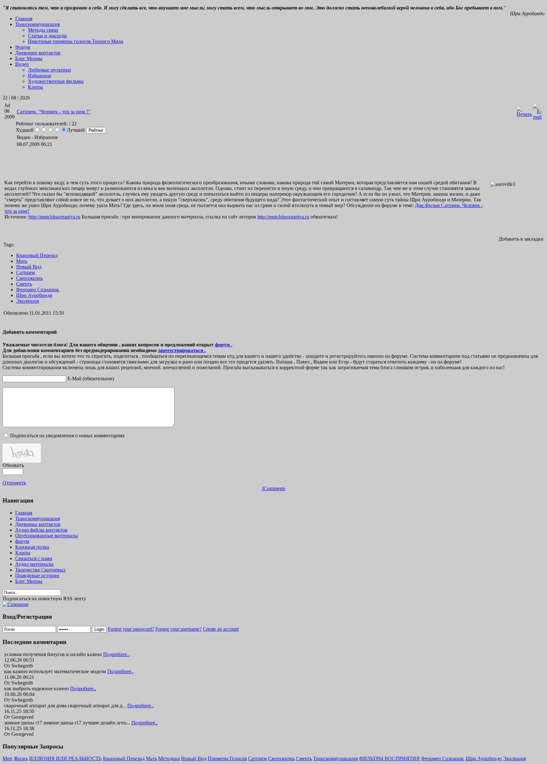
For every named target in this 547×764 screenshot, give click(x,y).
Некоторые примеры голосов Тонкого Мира (75, 41)
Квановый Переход (37, 255)
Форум (22, 47)
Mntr (7, 758)
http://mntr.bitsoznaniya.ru (54, 216)
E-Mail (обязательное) (90, 378)
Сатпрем (25, 272)
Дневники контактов (37, 52)
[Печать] (524, 114)
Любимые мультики (49, 70)
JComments (273, 488)
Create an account (221, 629)
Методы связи (43, 30)
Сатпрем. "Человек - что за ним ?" (54, 111)
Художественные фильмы (56, 81)
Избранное (39, 75)
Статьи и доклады (47, 35)
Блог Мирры (28, 58)
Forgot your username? (178, 629)
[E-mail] (537, 117)
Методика (169, 758)
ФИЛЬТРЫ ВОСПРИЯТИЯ (389, 758)
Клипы (35, 87)
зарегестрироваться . (182, 350)
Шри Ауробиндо (34, 295)
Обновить (13, 465)
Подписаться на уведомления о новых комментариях (67, 435)
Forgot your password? (131, 629)
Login (99, 629)
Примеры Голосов (227, 758)
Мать (21, 261)
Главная (23, 18)
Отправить (14, 482)
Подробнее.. (116, 654)
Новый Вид (28, 266)
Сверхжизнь (29, 278)
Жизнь (21, 758)
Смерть (24, 284)
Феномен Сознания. (38, 289)
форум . (223, 344)
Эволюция (27, 301)
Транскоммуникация (335, 758)
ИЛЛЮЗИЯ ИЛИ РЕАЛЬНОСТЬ (65, 758)
